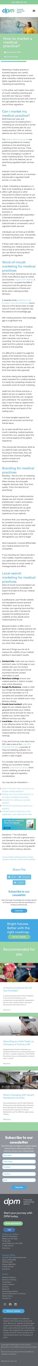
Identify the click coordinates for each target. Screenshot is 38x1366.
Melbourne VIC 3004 (10, 1239)
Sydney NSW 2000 (9, 1260)
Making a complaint (8, 1354)
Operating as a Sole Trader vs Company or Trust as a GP (18, 1043)
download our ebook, (19, 767)
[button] (34, 11)
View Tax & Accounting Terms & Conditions (17, 1352)
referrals (13, 859)
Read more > (7, 1010)
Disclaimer (5, 1347)
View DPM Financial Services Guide (23, 1347)
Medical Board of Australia (17, 139)
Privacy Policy (24, 1345)
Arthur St (13, 1361)
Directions (6, 1248)
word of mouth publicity (26, 859)
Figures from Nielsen (24, 279)
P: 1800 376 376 (7, 1246)
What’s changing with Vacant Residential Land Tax (18, 1096)
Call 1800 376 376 (19, 2)
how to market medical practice (15, 857)
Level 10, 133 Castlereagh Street (14, 1257)
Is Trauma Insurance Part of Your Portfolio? (17, 989)
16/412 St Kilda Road (9, 1236)
